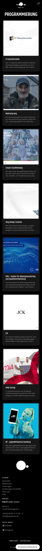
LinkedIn (8, 525)
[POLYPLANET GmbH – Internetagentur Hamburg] (21, 5)
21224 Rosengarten (10, 509)
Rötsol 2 (5, 506)
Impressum (13, 541)
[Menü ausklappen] (39, 3)
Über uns (6, 491)
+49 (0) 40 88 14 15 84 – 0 (12, 513)
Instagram (8, 530)
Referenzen (7, 483)
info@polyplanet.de (10, 516)
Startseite (6, 481)
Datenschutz (25, 541)
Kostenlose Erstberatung (27, 547)
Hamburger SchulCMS (11, 489)
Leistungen (7, 486)
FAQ (4, 494)
